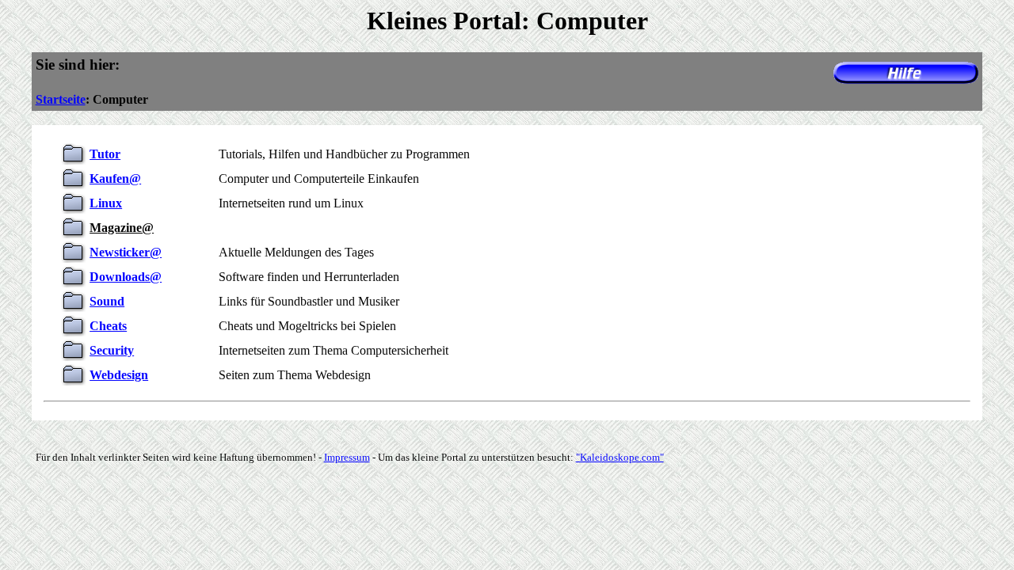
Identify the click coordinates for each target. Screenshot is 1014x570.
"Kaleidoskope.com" (620, 457)
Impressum (347, 457)
